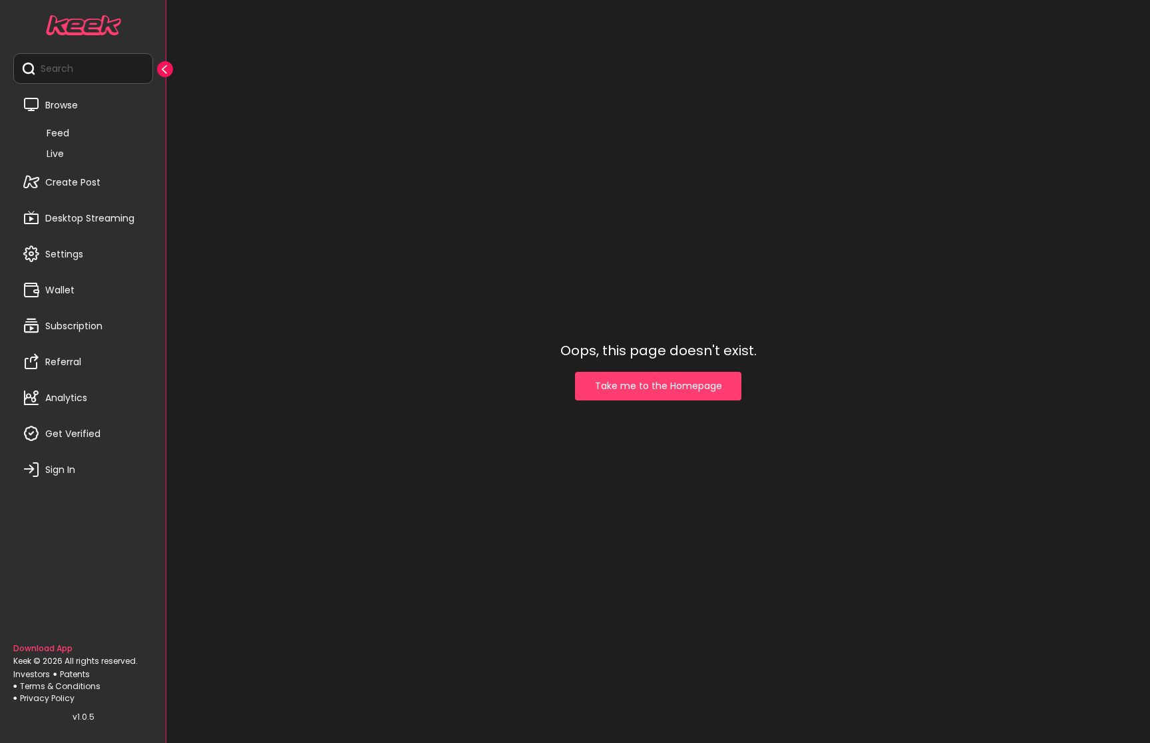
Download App (43, 648)
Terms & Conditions (60, 686)
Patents (75, 674)
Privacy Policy (47, 698)
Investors (31, 674)
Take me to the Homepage (658, 385)
